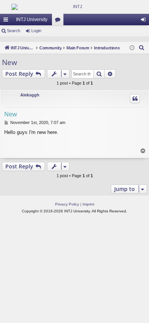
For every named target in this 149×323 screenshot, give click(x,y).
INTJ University (31, 19)
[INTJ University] (74, 7)
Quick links (7, 21)
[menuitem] (141, 48)
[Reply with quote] (135, 98)
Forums (59, 21)
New (9, 62)
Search (13, 30)
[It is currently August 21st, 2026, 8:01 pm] (132, 48)
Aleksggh (29, 95)
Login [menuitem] (145, 21)
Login (36, 30)
